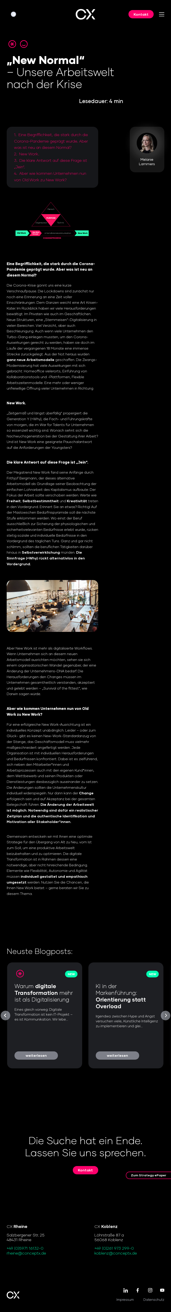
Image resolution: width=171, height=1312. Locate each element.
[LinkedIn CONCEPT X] (125, 1290)
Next (165, 1015)
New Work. (29, 153)
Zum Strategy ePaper (148, 1175)
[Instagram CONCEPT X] (150, 1290)
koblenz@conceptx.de (115, 1253)
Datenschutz (153, 1299)
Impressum (125, 1299)
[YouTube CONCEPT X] (162, 1290)
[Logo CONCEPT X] (85, 14)
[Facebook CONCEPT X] (138, 1290)
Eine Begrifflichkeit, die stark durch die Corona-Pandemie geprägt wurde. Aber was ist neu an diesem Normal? (51, 141)
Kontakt (141, 14)
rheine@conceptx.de (26, 1253)
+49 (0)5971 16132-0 (25, 1248)
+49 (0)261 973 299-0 (114, 1248)
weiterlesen (36, 1055)
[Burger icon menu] (161, 14)
